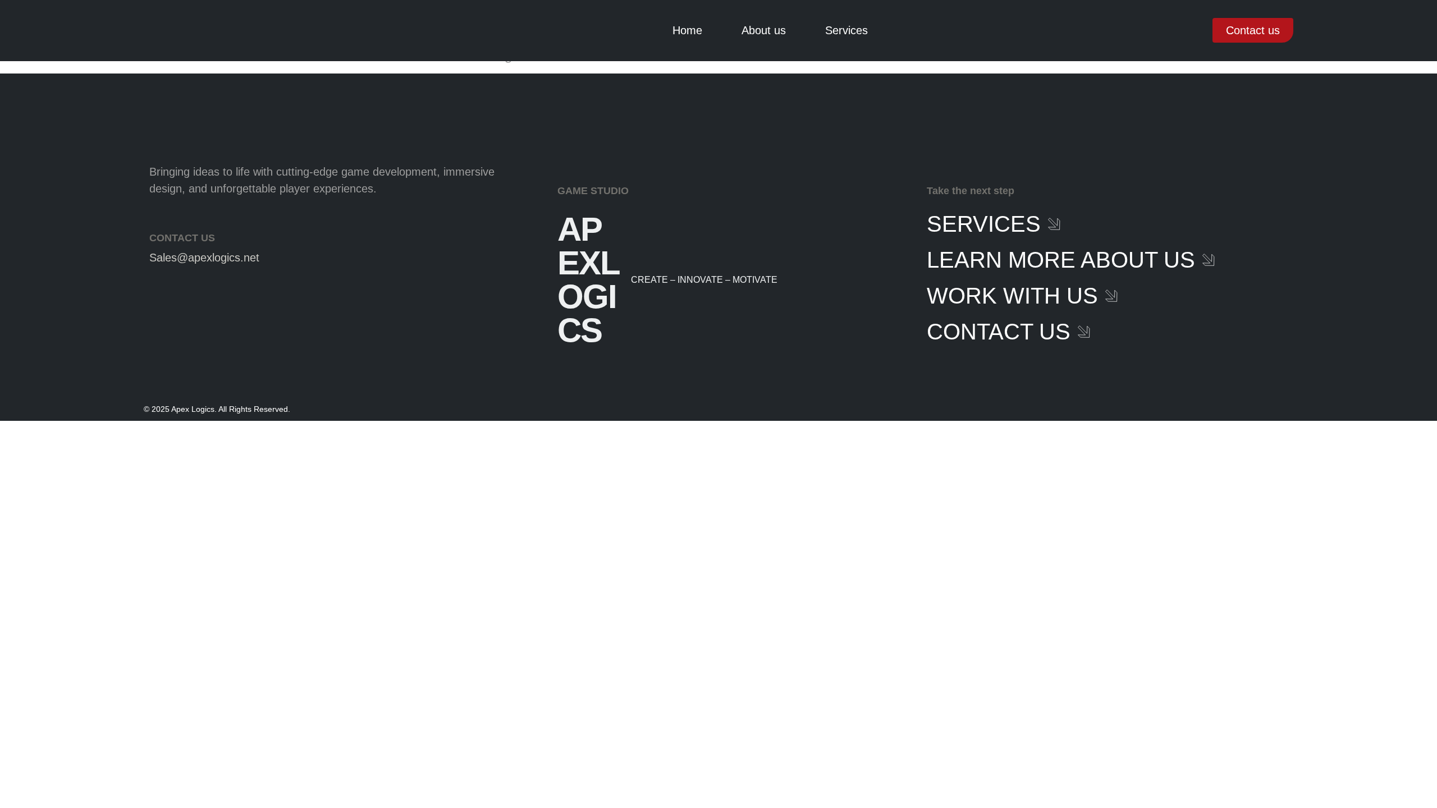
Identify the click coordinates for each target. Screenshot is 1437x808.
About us (764, 30)
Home (687, 30)
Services (846, 30)
